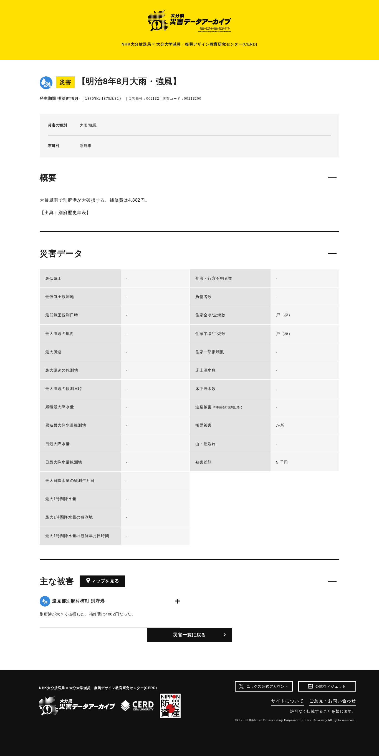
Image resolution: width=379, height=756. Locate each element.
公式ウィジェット (330, 686)
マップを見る (105, 581)
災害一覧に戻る (189, 634)
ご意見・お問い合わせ (332, 701)
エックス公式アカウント (267, 686)
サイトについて (287, 701)
